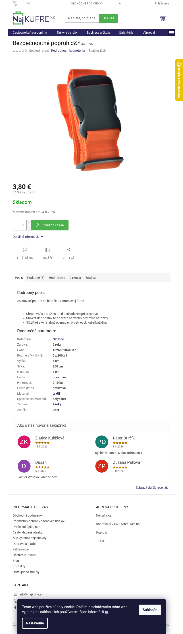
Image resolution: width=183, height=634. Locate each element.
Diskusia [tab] (75, 277)
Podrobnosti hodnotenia (68, 50)
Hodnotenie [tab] (57, 277)
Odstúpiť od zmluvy (26, 572)
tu (106, 612)
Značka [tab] (90, 277)
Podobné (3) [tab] (35, 277)
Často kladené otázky (27, 532)
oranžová (59, 377)
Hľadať (108, 18)
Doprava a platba (25, 544)
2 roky (57, 404)
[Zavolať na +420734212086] (19, 3)
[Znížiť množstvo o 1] (28, 227)
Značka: (97, 50)
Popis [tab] (19, 277)
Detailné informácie (26, 236)
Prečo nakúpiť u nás (26, 527)
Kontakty (19, 566)
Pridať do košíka (53, 225)
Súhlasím (150, 610)
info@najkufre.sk (31, 594)
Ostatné (58, 339)
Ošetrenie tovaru (24, 555)
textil (56, 393)
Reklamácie (21, 549)
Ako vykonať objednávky (29, 538)
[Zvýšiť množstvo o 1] (28, 222)
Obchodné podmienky (87, 3)
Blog (16, 560)
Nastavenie (35, 623)
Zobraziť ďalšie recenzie (152, 487)
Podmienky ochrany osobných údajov (38, 521)
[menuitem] (30, 32)
